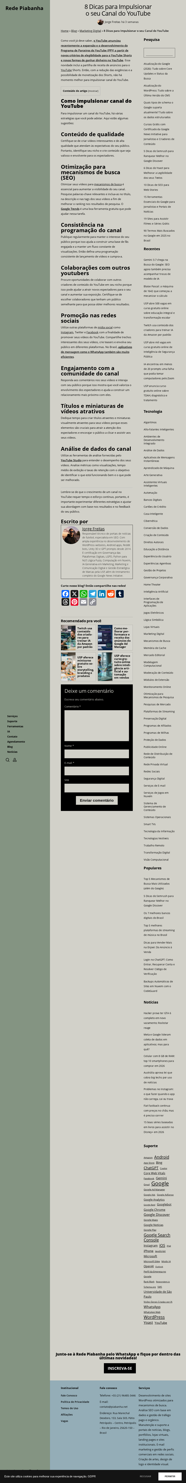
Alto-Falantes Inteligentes (159, 429)
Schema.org (150, 1286)
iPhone (148, 1251)
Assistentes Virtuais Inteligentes (155, 483)
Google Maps (151, 1220)
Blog (74, 31)
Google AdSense (165, 1194)
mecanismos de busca (108, 184)
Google (160, 1183)
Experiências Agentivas (157, 563)
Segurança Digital (154, 778)
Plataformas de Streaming (159, 711)
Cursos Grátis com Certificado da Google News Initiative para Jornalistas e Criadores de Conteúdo (159, 134)
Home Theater (152, 584)
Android (161, 1156)
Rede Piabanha (24, 8)
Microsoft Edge (152, 1261)
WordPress (154, 1317)
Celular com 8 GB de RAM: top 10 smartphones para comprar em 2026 (159, 1061)
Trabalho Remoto (154, 845)
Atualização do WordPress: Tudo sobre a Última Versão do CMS (159, 90)
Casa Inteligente (153, 513)
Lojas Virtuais (151, 626)
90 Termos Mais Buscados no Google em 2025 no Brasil (159, 235)
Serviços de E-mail (154, 785)
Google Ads (149, 1194)
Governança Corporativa (158, 577)
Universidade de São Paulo (158, 1294)
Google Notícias (153, 1225)
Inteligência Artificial (156, 591)
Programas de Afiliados (157, 725)
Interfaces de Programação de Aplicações (153, 602)
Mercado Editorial (154, 655)
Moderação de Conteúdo (158, 672)
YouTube (66, 70)
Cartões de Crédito (155, 506)
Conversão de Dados (156, 528)
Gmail (147, 1184)
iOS (162, 1245)
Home (64, 31)
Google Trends (70, 209)
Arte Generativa (153, 475)
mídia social (105, 327)
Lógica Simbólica (153, 619)
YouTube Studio (71, 460)
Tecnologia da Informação (159, 831)
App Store (149, 1162)
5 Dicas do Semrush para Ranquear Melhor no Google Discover (159, 156)
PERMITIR (170, 1476)
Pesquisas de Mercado (157, 704)
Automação (150, 492)
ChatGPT (151, 1167)
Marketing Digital (90, 31)
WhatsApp (152, 1306)
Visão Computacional (156, 859)
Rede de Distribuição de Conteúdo (158, 755)
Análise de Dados (154, 450)
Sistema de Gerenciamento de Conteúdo (155, 807)
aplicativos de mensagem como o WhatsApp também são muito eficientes (96, 352)
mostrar (93, 91)
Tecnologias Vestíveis (156, 838)
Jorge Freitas (93, 528)
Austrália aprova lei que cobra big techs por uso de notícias (158, 1077)
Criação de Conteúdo (156, 535)
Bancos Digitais (153, 499)
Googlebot (164, 1204)
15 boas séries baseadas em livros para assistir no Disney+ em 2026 (159, 1127)
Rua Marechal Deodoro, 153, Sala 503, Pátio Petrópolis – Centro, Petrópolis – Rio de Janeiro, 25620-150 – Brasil (118, 1422)
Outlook (159, 1266)
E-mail (69, 763)
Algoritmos (150, 422)
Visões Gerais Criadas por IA (158, 1301)
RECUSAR (145, 1476)
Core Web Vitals (154, 1173)
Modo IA (166, 1261)
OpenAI (149, 1266)
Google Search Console (157, 1237)
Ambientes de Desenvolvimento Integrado (154, 440)
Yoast (148, 1322)
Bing (159, 1162)
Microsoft (150, 1256)
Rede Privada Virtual (156, 764)
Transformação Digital (157, 852)
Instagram (67, 332)
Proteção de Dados (155, 739)
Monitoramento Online (157, 686)
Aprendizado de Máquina (159, 468)
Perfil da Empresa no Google (155, 1274)
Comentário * (72, 706)
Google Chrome (154, 1210)
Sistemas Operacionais (157, 817)
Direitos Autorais (154, 542)
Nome (69, 746)
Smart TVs (150, 824)
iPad (169, 1246)
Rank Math (149, 1281)
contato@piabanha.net (114, 1406)
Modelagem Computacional (153, 664)
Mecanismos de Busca (157, 641)
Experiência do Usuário (157, 556)
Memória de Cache (155, 648)
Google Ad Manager (154, 1189)
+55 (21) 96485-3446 (124, 1395)
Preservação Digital (155, 718)
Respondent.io (163, 1281)
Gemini (161, 1178)
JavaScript (160, 1251)
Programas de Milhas (156, 732)
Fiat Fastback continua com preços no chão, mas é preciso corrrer (159, 1110)
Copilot (163, 1168)
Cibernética (150, 521)
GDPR (92, 1476)
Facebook (92, 332)
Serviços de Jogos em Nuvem (156, 794)
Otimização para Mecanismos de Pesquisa (159, 695)
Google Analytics (154, 1199)
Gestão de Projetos (155, 570)
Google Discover (157, 1214)
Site (66, 780)
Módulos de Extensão (156, 679)
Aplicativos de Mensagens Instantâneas (159, 459)
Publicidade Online (155, 746)
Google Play (150, 1230)
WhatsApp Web (152, 1312)
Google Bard (149, 1205)
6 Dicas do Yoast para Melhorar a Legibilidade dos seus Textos (158, 172)
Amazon (148, 1157)
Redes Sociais (152, 771)
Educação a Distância (156, 549)
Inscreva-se (120, 1368)
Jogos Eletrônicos (154, 612)
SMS (159, 1286)
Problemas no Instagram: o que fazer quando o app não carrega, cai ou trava (159, 1094)
